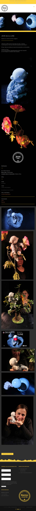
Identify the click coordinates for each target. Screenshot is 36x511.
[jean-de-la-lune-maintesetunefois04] (17, 231)
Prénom (2, 468)
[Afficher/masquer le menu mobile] (34, 6)
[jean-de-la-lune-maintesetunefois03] (18, 207)
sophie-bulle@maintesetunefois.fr (20, 0)
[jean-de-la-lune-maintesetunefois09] (18, 349)
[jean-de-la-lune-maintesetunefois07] (17, 396)
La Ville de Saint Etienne (5, 194)
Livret (2, 200)
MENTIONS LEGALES (29, 507)
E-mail (2, 477)
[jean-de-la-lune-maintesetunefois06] (17, 280)
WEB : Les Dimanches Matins (13, 507)
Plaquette (3, 202)
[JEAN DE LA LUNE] (18, 21)
